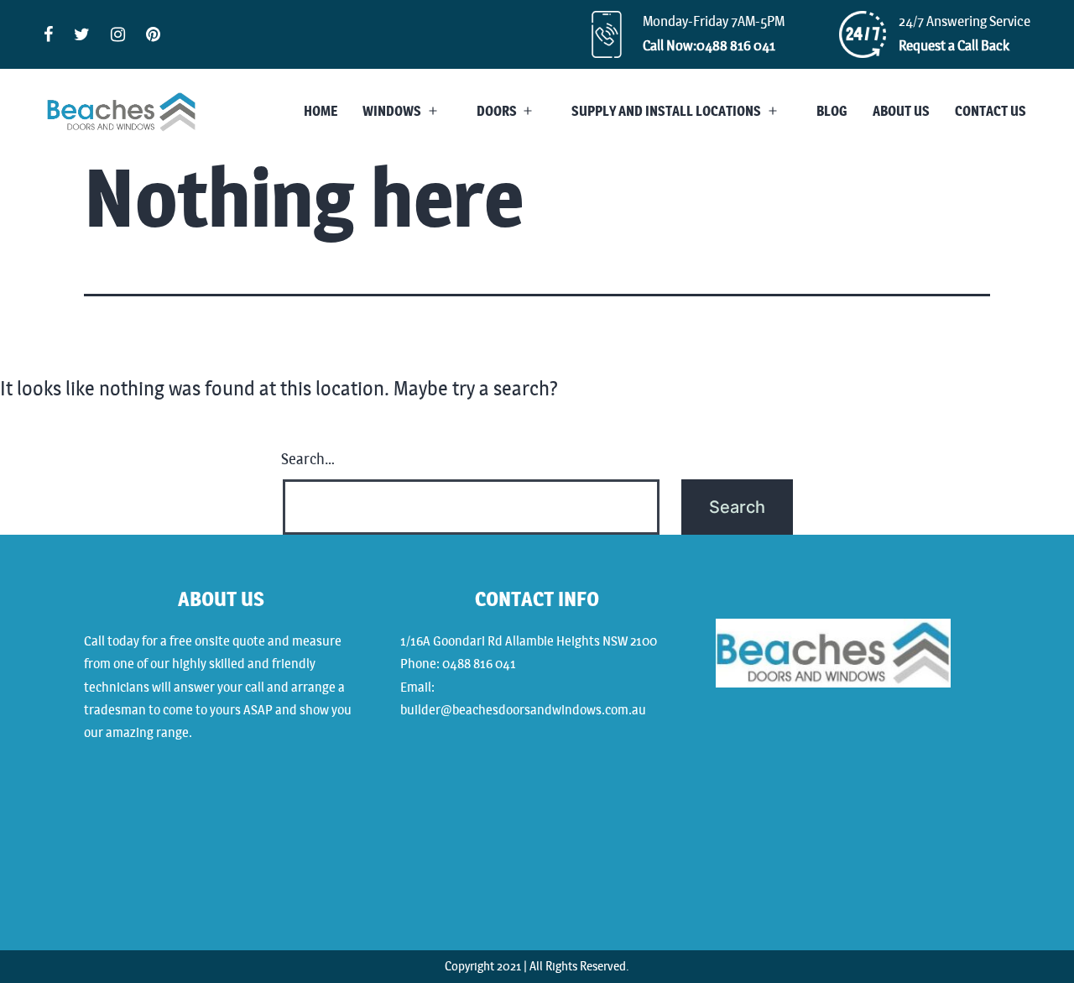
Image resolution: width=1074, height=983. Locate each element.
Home (320, 111)
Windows (391, 111)
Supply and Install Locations (666, 111)
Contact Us (990, 111)
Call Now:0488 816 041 (709, 46)
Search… (308, 459)
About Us (901, 111)
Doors (497, 111)
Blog (831, 111)
